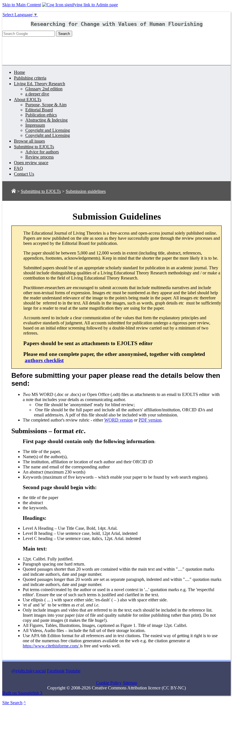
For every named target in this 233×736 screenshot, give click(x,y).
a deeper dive (37, 93)
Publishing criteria (30, 78)
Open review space (31, 162)
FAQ (18, 168)
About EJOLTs (27, 99)
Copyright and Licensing (47, 130)
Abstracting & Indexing (46, 120)
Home (19, 72)
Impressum (35, 125)
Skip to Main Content (21, 4)
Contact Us (24, 174)
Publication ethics (41, 114)
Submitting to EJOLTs (34, 146)
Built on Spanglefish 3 (22, 693)
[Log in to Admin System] (80, 4)
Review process (39, 157)
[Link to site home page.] (13, 191)
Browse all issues (29, 141)
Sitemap (130, 682)
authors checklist (44, 360)
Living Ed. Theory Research (39, 83)
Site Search (12, 702)
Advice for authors (42, 151)
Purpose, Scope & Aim (45, 104)
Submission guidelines (86, 191)
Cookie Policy (109, 682)
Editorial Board (39, 109)
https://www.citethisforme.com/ (51, 645)
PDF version (150, 420)
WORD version (118, 420)
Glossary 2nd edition (44, 88)
